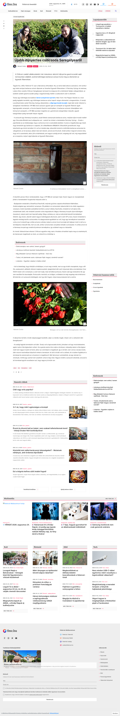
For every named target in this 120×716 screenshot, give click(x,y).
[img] (10, 4)
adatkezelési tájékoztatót (108, 179)
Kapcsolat (103, 655)
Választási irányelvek (106, 680)
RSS (101, 673)
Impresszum (104, 659)
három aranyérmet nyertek (45, 98)
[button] (50, 166)
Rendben (115, 713)
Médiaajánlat (104, 662)
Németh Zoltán (21, 66)
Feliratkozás (104, 185)
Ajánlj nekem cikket (67, 489)
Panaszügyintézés (105, 676)
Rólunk (102, 652)
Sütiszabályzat (54, 713)
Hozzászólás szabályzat (107, 669)
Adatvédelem (104, 666)
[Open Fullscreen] (84, 183)
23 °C (75, 4)
